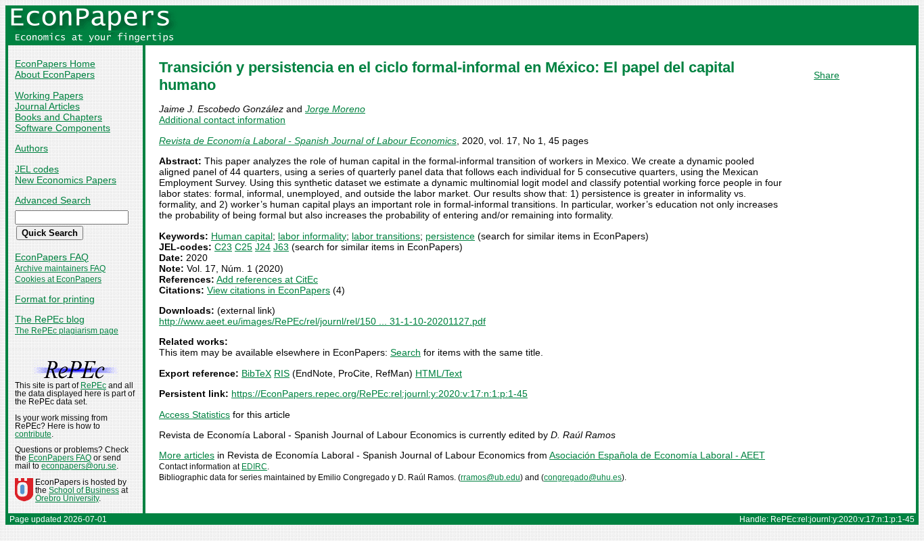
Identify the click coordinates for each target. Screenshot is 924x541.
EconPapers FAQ (52, 257)
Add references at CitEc (267, 279)
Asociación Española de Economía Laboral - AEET (657, 455)
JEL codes (37, 169)
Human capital (242, 236)
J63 (281, 246)
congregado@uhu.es (583, 477)
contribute (33, 434)
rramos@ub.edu (490, 477)
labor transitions (386, 236)
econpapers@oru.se (78, 466)
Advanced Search (53, 200)
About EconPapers (55, 74)
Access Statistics (194, 414)
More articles (186, 455)
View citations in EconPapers (268, 290)
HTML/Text (438, 373)
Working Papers (49, 95)
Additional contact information (222, 119)
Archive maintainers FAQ (60, 268)
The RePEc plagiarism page (66, 331)
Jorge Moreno (335, 108)
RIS (282, 373)
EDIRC (254, 467)
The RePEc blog (50, 319)
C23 (223, 246)
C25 (243, 246)
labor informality (312, 236)
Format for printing (55, 298)
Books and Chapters (58, 117)
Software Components (62, 127)
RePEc (93, 385)
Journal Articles (47, 106)
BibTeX (256, 373)
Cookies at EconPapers (58, 279)
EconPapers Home (55, 63)
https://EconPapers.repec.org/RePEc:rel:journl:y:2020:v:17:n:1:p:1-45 (379, 393)
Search (405, 352)
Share (826, 75)
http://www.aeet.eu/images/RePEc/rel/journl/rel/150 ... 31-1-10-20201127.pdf (322, 321)
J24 (263, 246)
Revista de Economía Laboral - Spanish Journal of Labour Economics (308, 140)
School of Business (84, 490)
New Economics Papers (65, 179)
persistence (450, 236)
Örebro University (67, 498)
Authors (31, 148)
